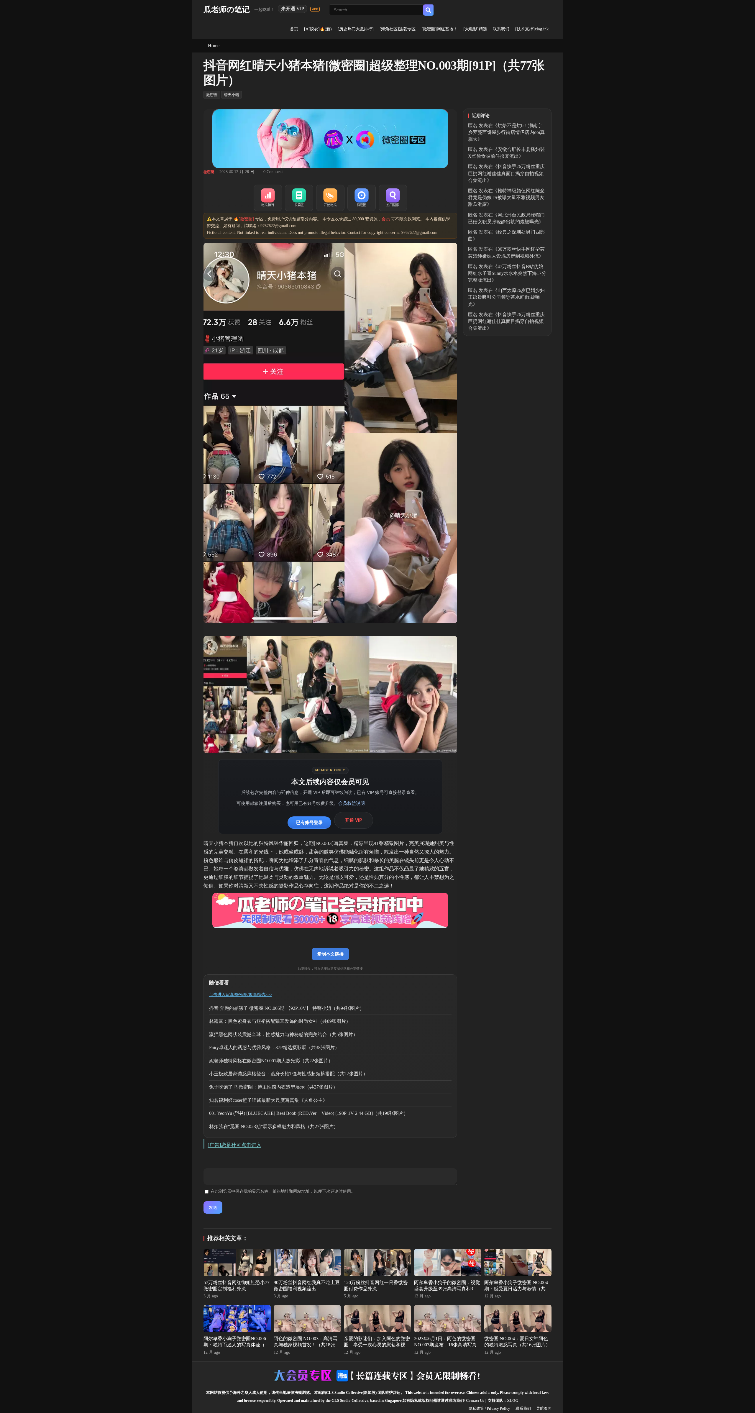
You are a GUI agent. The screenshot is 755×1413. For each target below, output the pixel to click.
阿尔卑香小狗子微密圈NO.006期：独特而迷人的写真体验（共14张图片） (236, 1344)
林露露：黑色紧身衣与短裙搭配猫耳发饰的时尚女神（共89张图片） (280, 1021)
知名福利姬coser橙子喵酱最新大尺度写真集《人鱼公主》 (268, 1100)
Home (213, 45)
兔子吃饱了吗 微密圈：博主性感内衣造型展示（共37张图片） (273, 1086)
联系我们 (501, 29)
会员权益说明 (351, 803)
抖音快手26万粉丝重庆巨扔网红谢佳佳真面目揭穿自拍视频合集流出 (506, 173)
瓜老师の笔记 (226, 9)
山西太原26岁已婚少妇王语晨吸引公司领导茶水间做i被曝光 (506, 297)
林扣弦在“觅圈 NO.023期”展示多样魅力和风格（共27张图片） (273, 1126)
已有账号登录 (309, 822)
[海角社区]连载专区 (398, 29)
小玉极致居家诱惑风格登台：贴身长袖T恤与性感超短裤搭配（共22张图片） (288, 1073)
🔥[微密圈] (244, 219)
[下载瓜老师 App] (315, 9)
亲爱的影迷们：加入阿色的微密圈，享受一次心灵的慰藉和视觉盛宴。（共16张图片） (377, 1344)
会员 (386, 219)
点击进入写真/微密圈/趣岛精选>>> (240, 994)
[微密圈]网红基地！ (439, 29)
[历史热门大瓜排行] (356, 29)
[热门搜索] (393, 198)
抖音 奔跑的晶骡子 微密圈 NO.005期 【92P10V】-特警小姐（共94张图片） (286, 1008)
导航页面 (544, 1408)
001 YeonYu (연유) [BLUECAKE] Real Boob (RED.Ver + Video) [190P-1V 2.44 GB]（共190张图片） (308, 1113)
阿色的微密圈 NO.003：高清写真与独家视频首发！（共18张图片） (307, 1344)
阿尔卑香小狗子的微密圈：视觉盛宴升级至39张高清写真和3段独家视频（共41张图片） (447, 1288)
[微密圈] (361, 198)
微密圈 (212, 95)
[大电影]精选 (475, 29)
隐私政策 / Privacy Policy (489, 1408)
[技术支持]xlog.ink (532, 29)
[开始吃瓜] (330, 198)
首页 (294, 29)
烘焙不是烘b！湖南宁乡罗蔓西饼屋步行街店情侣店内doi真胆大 (506, 132)
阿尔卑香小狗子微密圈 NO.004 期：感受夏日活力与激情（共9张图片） (516, 1288)
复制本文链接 (330, 953)
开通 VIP (353, 820)
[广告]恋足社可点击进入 (234, 1145)
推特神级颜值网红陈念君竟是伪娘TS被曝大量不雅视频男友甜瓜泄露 (506, 197)
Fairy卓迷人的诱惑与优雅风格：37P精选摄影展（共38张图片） (274, 1047)
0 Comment (273, 172)
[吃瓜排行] (268, 198)
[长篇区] (299, 198)
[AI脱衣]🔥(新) (318, 29)
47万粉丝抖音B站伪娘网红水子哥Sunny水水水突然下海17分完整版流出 (507, 273)
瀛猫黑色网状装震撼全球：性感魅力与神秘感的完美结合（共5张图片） (283, 1034)
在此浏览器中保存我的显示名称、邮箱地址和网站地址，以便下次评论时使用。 (283, 1191)
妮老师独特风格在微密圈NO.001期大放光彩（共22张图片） (271, 1060)
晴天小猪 (231, 95)
